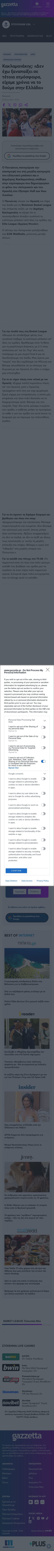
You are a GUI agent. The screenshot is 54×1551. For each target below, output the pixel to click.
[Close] (48, 670)
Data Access (27, 881)
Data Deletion (11, 881)
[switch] (43, 727)
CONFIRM (16, 871)
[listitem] (27, 721)
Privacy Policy (43, 881)
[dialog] (27, 775)
